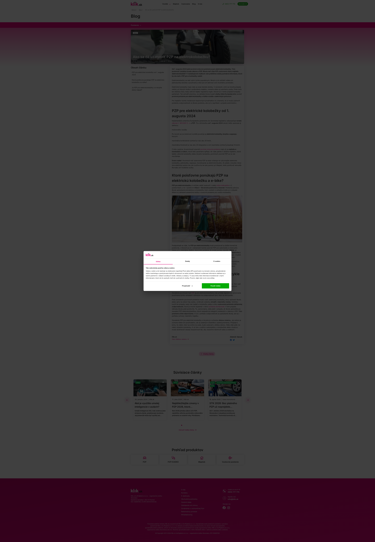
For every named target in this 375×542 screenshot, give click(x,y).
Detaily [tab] (187, 261)
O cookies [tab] (216, 261)
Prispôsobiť (186, 286)
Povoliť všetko (215, 286)
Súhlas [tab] (158, 261)
